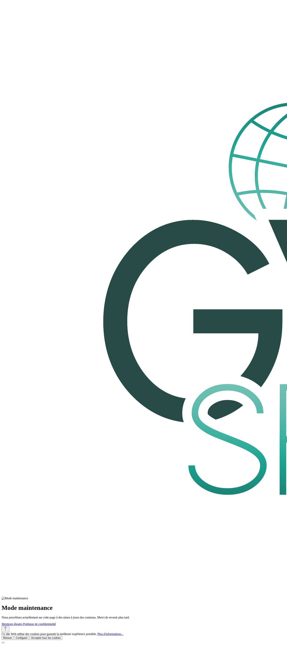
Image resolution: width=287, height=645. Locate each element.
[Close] (3, 642)
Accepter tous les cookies (46, 637)
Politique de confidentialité (39, 624)
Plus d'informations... (110, 634)
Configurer (21, 637)
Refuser (7, 637)
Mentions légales (12, 624)
